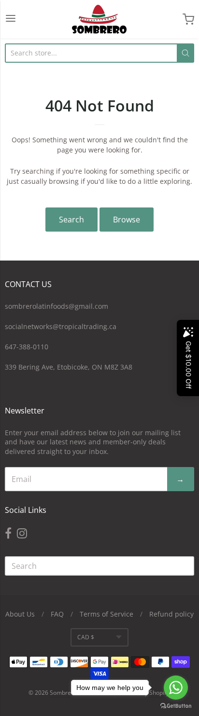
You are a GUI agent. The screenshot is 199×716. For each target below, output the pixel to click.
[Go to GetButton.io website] (175, 706)
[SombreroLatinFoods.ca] (99, 19)
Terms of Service (106, 614)
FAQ (57, 614)
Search (71, 219)
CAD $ (85, 637)
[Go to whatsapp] (176, 687)
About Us (20, 614)
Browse (126, 219)
